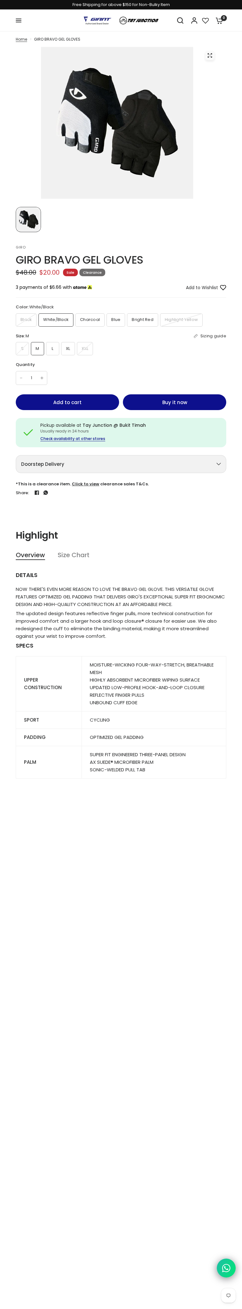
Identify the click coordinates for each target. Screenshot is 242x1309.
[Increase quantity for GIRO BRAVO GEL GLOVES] (42, 378)
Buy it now (174, 402)
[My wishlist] (205, 20)
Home (21, 39)
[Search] (180, 20)
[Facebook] (37, 492)
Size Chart (73, 555)
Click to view (85, 484)
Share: (22, 493)
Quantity (25, 365)
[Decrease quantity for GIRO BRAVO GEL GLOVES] (21, 378)
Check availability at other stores (72, 439)
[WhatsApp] (45, 492)
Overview (30, 555)
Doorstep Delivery (42, 464)
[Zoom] (210, 55)
